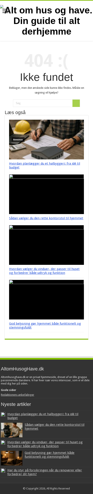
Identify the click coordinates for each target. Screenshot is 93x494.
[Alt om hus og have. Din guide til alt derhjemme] (46, 20)
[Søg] (76, 103)
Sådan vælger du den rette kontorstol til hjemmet (46, 218)
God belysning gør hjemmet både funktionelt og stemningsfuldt (49, 455)
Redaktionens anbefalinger (17, 394)
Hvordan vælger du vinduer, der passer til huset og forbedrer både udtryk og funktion (44, 271)
